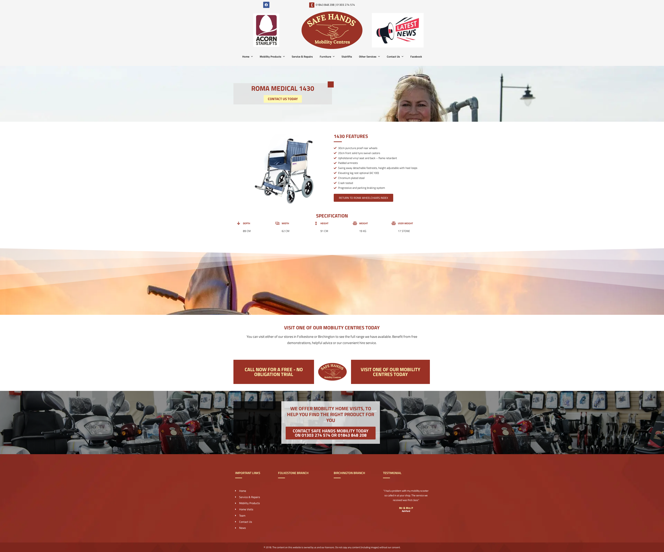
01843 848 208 (325, 5)
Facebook (416, 56)
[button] (331, 433)
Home (245, 56)
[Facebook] (266, 5)
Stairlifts (347, 56)
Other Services (367, 56)
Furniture (325, 56)
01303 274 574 (345, 5)
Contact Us (393, 56)
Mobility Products (270, 56)
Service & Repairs (302, 56)
